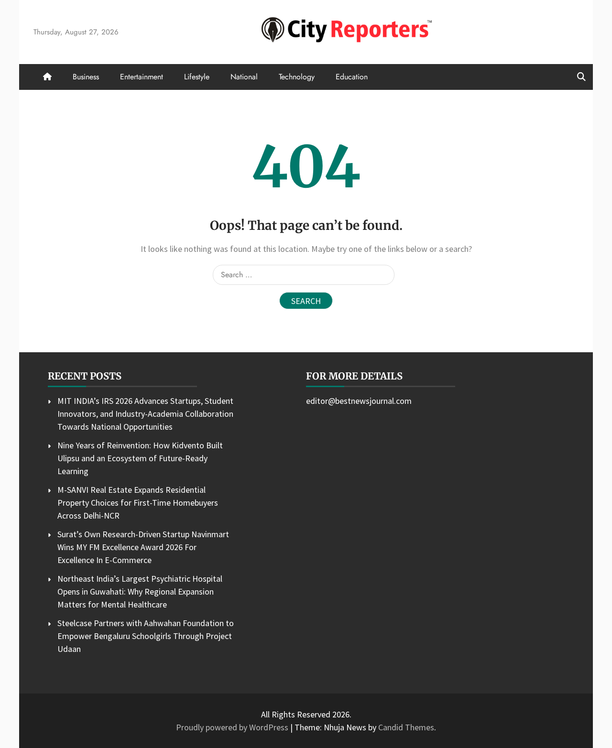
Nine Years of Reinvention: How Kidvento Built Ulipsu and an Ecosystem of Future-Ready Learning (140, 458)
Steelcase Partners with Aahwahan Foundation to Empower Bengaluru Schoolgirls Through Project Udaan (145, 636)
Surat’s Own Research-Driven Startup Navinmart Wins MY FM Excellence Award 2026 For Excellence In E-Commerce (143, 547)
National (244, 76)
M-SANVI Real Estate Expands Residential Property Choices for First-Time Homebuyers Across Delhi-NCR (137, 502)
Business (86, 76)
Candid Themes (406, 727)
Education (352, 76)
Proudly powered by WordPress (233, 727)
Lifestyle (196, 76)
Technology (297, 76)
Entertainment (141, 76)
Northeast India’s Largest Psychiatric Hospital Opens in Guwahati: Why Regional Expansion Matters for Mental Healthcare (139, 591)
